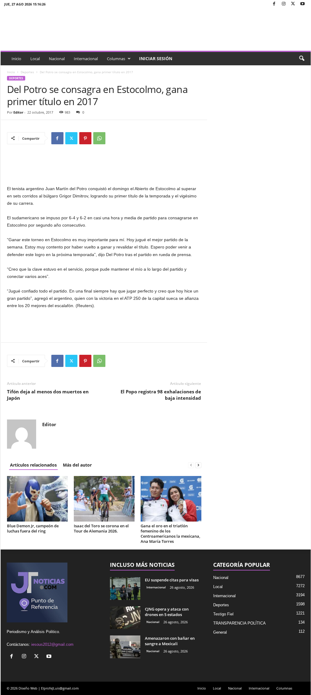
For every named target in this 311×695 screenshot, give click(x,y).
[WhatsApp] (99, 138)
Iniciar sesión (155, 58)
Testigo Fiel (223, 614)
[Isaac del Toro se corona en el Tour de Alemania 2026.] (104, 499)
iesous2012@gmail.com (52, 644)
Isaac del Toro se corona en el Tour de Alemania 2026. (101, 528)
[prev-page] (191, 465)
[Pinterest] (85, 138)
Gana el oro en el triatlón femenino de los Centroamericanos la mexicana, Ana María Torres (170, 533)
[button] (301, 58)
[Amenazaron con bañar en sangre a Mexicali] (125, 646)
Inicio (16, 58)
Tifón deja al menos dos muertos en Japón (48, 395)
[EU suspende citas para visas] (125, 588)
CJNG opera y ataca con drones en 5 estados (167, 611)
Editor (18, 112)
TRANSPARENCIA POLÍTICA (239, 623)
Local (35, 58)
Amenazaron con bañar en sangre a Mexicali (170, 640)
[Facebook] (274, 4)
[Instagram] (283, 4)
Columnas (116, 58)
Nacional (57, 58)
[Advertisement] (104, 169)
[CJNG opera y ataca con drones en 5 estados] (125, 617)
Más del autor (77, 465)
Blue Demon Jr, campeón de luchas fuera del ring (33, 528)
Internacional (86, 58)
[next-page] (198, 465)
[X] (293, 4)
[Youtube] (302, 4)
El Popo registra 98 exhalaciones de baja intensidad (161, 395)
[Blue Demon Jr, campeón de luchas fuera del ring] (37, 499)
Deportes (27, 72)
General (220, 632)
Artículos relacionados (33, 465)
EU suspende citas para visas (172, 580)
